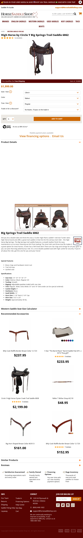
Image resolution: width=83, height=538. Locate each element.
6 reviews (18, 38)
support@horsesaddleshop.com (44, 511)
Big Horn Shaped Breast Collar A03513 (20, 443)
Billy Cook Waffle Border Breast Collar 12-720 (63, 443)
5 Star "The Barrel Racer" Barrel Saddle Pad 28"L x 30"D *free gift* (62, 352)
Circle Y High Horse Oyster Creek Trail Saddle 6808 (20, 398)
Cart (17, 511)
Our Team (5, 498)
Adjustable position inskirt (21, 284)
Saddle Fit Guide (7, 7)
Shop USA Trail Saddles (45, 2)
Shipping (4, 504)
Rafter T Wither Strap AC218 (63, 398)
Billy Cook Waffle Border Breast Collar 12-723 (20, 351)
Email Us (58, 136)
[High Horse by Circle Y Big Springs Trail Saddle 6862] (41, 78)
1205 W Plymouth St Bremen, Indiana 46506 (40, 500)
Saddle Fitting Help (8, 508)
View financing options (34, 136)
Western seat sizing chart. (45, 205)
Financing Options (22, 501)
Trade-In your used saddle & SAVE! (18, 2)
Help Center (20, 505)
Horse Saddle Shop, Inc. (19, 15)
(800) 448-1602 (38, 507)
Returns (4, 501)
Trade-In (19, 498)
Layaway (4, 511)
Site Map (19, 508)
